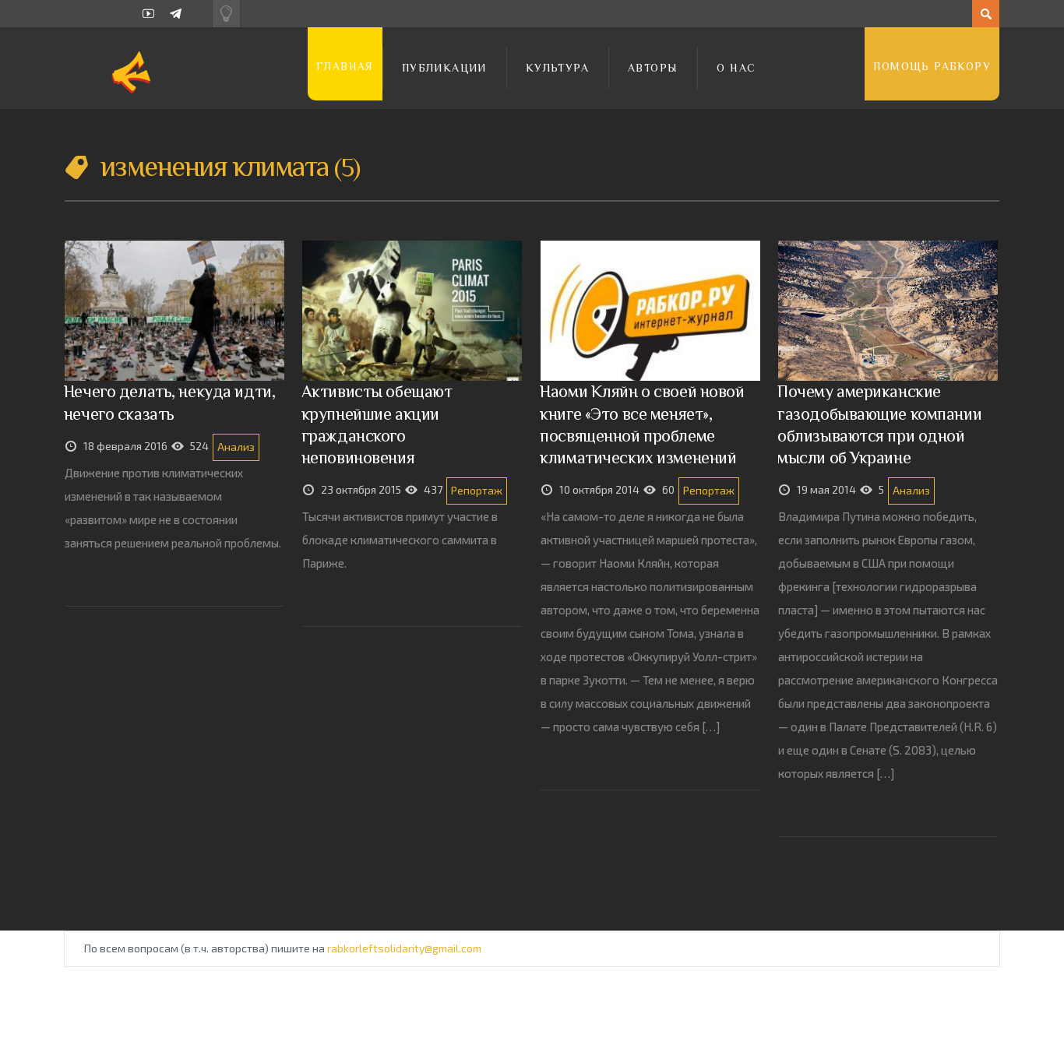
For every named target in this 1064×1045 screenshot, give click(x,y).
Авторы (653, 68)
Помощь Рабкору (932, 66)
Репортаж (476, 490)
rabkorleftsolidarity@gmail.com (404, 948)
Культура (557, 68)
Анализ (236, 446)
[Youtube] (148, 13)
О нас (736, 68)
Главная (345, 66)
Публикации (444, 68)
